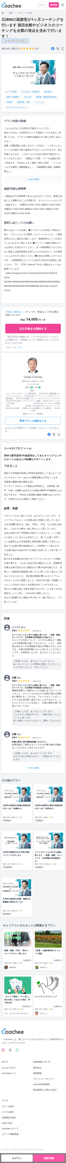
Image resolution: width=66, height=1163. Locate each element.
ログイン (42, 5)
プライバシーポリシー (43, 1078)
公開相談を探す (9, 1117)
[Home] (3, 13)
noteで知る (7, 1123)
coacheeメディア (10, 1128)
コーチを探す (8, 1111)
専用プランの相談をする (33, 420)
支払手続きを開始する (33, 328)
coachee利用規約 (41, 1084)
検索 (11, 13)
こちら (19, 347)
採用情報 (37, 1073)
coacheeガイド (9, 1073)
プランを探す (8, 1106)
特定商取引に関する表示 (45, 1089)
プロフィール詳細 (24, 13)
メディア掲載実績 (10, 1134)
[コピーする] (59, 434)
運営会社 (37, 1067)
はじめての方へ (9, 1067)
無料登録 (54, 5)
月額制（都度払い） (15, 311)
